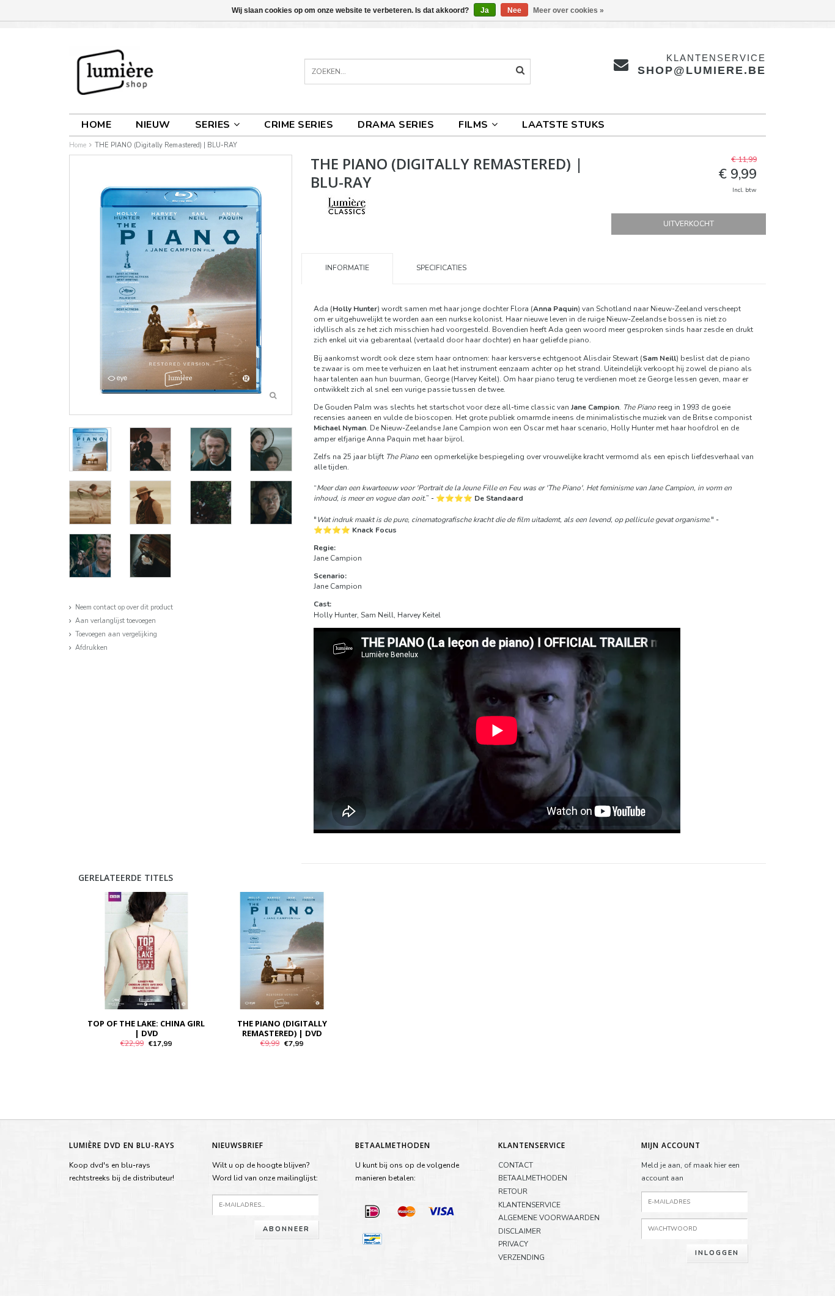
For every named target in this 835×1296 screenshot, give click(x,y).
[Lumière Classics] (347, 206)
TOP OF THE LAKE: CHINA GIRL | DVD (146, 1028)
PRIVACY (513, 1244)
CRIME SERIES (298, 124)
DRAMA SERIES (396, 124)
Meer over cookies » (568, 10)
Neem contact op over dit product (124, 607)
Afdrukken (91, 647)
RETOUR (513, 1191)
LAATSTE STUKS (563, 124)
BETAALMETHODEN (532, 1178)
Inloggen (717, 1252)
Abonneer (286, 1229)
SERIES (212, 124)
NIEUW (153, 124)
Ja (484, 10)
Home (96, 124)
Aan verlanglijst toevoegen (115, 620)
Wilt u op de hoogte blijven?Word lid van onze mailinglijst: (265, 1172)
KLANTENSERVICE (529, 1205)
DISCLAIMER (519, 1231)
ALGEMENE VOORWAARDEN (549, 1218)
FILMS (473, 124)
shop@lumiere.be (702, 70)
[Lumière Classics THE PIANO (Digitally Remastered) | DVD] (281, 950)
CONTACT (515, 1165)
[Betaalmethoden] (372, 1211)
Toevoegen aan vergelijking (116, 634)
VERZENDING (521, 1257)
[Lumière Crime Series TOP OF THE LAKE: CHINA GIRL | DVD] (146, 950)
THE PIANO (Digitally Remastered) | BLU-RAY (166, 145)
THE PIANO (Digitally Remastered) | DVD (282, 1028)
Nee (514, 10)
